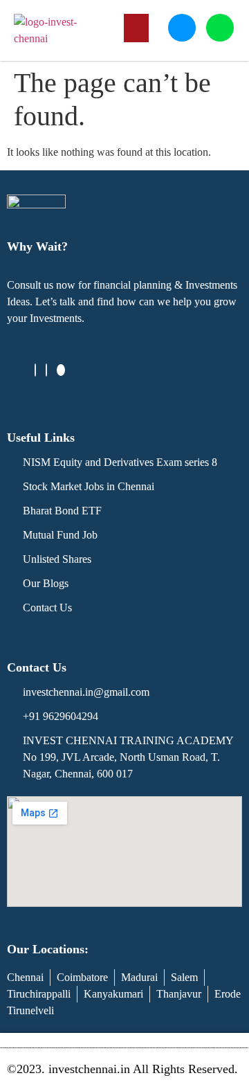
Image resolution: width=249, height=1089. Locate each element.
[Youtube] (61, 370)
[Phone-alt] (182, 28)
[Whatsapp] (220, 28)
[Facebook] (35, 370)
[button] (136, 28)
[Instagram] (46, 370)
